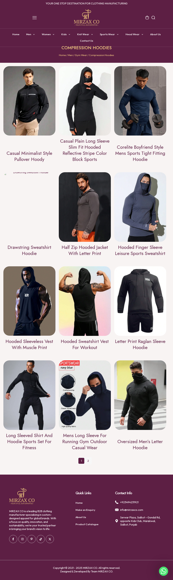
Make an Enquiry (85, 509)
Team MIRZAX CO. (102, 571)
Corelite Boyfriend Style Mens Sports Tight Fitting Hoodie (140, 153)
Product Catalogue (87, 524)
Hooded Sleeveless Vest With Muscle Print (29, 344)
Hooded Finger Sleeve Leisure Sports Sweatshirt (140, 250)
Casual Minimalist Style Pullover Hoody (29, 156)
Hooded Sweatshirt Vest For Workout (85, 344)
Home (62, 55)
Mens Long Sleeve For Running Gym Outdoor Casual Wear (84, 441)
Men (70, 55)
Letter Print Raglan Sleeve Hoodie (140, 344)
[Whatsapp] (163, 571)
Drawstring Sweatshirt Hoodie (29, 250)
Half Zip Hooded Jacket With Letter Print (85, 250)
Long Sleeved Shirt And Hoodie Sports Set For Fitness (29, 441)
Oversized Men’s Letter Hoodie (140, 444)
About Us (81, 517)
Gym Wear (81, 55)
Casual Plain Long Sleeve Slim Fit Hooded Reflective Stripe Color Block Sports (84, 150)
